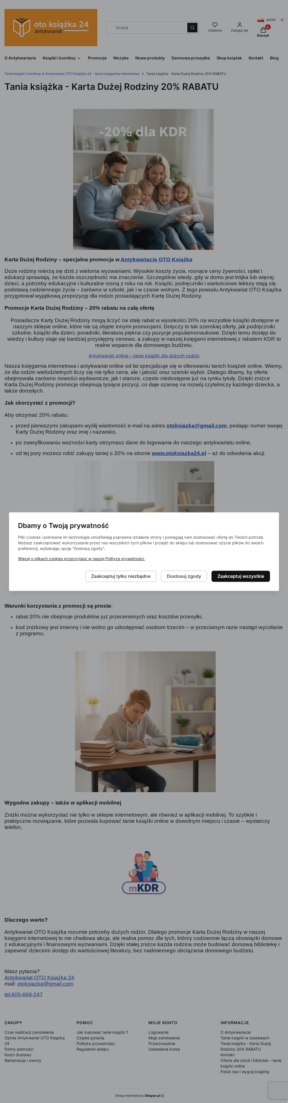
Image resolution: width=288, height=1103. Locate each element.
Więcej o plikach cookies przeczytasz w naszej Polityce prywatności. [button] (81, 558)
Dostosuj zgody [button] (184, 576)
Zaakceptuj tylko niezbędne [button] (120, 576)
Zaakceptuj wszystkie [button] (240, 576)
